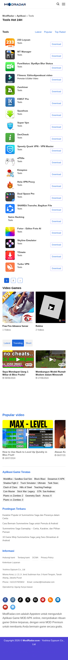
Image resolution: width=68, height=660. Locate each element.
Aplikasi (21, 15)
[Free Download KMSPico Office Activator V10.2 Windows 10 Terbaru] (10, 173)
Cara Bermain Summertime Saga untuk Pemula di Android (30, 523)
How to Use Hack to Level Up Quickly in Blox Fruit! (24, 453)
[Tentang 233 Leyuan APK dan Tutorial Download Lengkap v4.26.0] (10, 43)
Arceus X (47, 495)
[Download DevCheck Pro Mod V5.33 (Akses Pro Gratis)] (10, 137)
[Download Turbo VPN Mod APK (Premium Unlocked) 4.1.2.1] (10, 267)
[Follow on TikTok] (20, 599)
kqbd (62, 651)
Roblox (39, 326)
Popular (48, 32)
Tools (19, 43)
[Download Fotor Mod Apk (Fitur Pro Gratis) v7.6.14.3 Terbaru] (10, 231)
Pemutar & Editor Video (27, 78)
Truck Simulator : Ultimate (33, 483)
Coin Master (9, 491)
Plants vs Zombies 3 (13, 500)
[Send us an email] (35, 599)
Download (56, 44)
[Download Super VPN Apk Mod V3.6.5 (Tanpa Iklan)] (10, 125)
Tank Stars (53, 483)
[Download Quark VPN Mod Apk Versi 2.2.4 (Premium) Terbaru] (10, 149)
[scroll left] (5, 441)
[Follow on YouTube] (5, 607)
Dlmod (23, 648)
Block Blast (39, 479)
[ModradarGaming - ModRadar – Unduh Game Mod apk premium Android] (16, 4)
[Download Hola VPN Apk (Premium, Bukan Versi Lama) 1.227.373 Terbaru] (10, 185)
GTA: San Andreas (46, 491)
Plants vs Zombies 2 (13, 495)
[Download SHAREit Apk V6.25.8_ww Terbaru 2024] (10, 208)
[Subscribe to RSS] (50, 599)
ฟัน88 (46, 651)
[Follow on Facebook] (5, 599)
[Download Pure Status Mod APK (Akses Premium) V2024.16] (10, 66)
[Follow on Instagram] (12, 599)
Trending (18, 343)
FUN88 (50, 648)
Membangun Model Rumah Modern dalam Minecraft (51, 373)
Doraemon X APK (56, 479)
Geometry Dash (32, 495)
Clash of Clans (10, 487)
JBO (34, 655)
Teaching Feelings (42, 487)
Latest (38, 32)
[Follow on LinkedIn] (57, 599)
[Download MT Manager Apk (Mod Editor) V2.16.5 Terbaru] (10, 54)
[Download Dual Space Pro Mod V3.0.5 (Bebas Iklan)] (10, 196)
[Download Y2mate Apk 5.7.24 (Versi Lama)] (10, 255)
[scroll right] (62, 441)
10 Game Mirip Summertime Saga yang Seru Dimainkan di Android (30, 539)
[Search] (58, 4)
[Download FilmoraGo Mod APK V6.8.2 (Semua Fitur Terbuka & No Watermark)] (10, 78)
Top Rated (60, 32)
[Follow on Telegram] (12, 607)
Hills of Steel (26, 487)
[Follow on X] (27, 599)
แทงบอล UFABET (37, 648)
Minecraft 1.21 (12, 648)
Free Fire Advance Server (15, 326)
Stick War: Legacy (26, 491)
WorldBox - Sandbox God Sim (17, 479)
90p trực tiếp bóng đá (31, 651)
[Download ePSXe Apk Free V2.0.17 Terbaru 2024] (10, 161)
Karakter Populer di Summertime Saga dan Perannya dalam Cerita (31, 517)
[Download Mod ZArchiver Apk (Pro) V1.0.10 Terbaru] (10, 90)
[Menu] (64, 4)
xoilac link (54, 651)
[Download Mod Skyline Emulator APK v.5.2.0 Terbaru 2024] (10, 243)
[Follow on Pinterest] (42, 599)
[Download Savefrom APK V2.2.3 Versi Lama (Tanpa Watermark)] (10, 114)
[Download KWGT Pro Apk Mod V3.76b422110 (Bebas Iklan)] (10, 102)
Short (28, 343)
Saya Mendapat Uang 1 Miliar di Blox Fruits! (15, 373)
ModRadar (8, 15)
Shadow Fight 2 (10, 483)
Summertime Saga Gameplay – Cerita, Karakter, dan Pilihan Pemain (31, 530)
